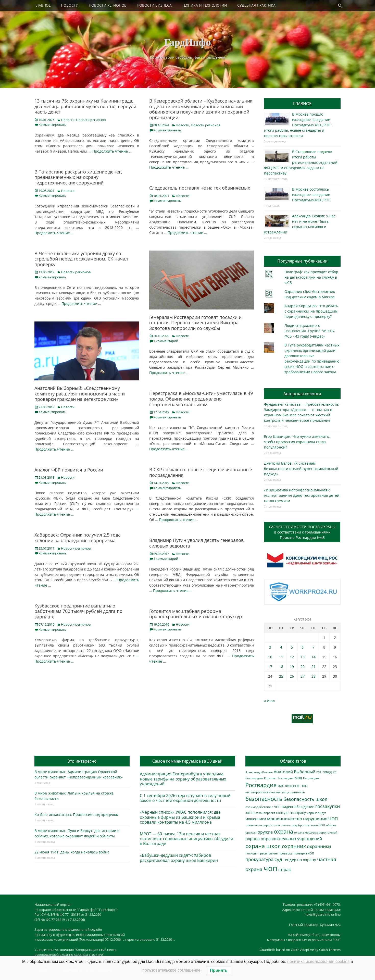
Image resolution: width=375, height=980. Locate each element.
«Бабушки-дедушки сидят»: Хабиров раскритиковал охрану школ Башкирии (179, 857)
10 (270, 656)
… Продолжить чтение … (110, 151)
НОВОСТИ (70, 5)
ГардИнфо (187, 41)
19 (292, 666)
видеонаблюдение (298, 806)
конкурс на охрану (291, 813)
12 (292, 656)
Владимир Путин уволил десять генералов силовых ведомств (196, 543)
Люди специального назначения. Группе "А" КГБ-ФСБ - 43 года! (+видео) (309, 331)
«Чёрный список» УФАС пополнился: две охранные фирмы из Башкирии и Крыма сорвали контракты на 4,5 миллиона (180, 817)
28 (313, 676)
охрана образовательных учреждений (283, 838)
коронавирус (316, 813)
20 (303, 666)
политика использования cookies (318, 961)
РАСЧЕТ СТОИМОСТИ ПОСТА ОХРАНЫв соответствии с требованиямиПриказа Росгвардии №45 (302, 532)
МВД (298, 778)
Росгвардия (261, 785)
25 (281, 676)
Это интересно (82, 761)
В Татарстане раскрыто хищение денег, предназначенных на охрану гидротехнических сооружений (78, 177)
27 (303, 676)
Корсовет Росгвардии (279, 778)
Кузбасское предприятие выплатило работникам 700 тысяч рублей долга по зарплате (78, 611)
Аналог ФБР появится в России (68, 470)
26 (292, 676)
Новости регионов (91, 119)
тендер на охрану (299, 859)
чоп (270, 868)
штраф (284, 869)
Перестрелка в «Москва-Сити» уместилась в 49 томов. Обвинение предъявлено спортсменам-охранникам (201, 398)
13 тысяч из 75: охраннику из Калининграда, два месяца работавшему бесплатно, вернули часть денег (85, 106)
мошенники (255, 818)
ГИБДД (327, 772)
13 (303, 656)
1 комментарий (165, 341)
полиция (251, 853)
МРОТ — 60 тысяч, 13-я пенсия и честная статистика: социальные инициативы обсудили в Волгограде (186, 838)
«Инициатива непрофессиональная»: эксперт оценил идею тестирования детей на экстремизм (301, 495)
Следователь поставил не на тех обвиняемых (199, 188)
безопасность (263, 798)
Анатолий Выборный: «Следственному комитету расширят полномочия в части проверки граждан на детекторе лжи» (79, 393)
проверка (286, 853)
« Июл (269, 700)
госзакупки (327, 806)
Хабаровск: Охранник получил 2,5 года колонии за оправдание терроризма (77, 537)
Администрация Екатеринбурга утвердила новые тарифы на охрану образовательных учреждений (183, 778)
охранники (319, 846)
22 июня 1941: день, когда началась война (71, 852)
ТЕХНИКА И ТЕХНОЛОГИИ (204, 5)
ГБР (318, 772)
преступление (268, 853)
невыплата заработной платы (268, 825)
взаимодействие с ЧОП (263, 807)
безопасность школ (305, 799)
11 (281, 656)
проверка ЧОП (304, 853)
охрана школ (263, 846)
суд (278, 859)
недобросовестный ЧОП (308, 825)
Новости (67, 119)
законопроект (265, 813)
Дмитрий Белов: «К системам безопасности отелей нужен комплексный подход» (301, 468)
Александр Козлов (259, 772)
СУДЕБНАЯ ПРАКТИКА (256, 5)
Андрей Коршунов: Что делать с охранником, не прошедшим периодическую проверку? (311, 311)
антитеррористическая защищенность (275, 792)
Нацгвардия (311, 778)
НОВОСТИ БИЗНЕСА (154, 5)
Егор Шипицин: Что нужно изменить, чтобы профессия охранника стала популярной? (297, 442)
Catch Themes (330, 949)
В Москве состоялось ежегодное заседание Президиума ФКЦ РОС (311, 194)
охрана (283, 831)
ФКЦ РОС (292, 786)
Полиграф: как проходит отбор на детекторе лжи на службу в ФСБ (311, 277)
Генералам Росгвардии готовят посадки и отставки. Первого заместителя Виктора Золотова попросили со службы (195, 322)
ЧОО (304, 786)
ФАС (281, 786)
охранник (294, 846)
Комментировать (52, 124)
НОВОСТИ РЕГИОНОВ (108, 5)
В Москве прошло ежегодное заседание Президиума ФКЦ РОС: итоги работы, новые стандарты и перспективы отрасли (298, 125)
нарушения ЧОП (320, 819)
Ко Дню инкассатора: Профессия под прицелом (76, 814)
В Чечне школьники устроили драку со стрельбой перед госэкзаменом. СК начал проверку (81, 258)
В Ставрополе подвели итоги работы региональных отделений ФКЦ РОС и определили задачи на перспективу (301, 162)
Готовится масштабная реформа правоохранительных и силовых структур (195, 614)
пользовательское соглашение (171, 970)
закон (250, 813)
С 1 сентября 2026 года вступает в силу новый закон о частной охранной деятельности (185, 798)
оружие (265, 832)
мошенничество (284, 819)
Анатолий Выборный (294, 772)
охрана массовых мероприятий (316, 832)
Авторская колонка (302, 393)
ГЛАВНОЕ (42, 5)
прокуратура (259, 859)
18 (281, 666)
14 (313, 656)
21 (313, 666)
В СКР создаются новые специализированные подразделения (200, 472)
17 (270, 666)
